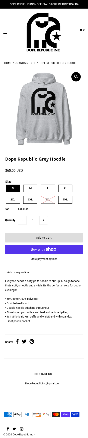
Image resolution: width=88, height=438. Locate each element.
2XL (12, 199)
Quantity (10, 220)
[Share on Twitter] (24, 342)
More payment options (44, 258)
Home (8, 63)
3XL (30, 199)
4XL (47, 199)
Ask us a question (18, 272)
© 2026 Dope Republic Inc (18, 434)
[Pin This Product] (31, 342)
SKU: (8, 209)
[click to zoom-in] (76, 76)
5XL (65, 199)
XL (65, 188)
